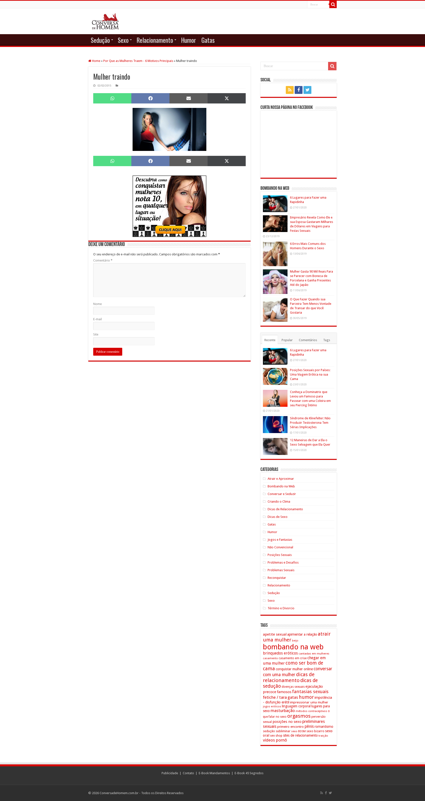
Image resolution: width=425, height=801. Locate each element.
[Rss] (290, 90)
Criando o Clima (279, 501)
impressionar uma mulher (309, 702)
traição (323, 735)
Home (95, 61)
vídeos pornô (275, 740)
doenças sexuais (293, 686)
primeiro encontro (290, 726)
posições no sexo (287, 721)
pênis (309, 726)
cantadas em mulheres (314, 653)
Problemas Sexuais (281, 570)
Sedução (100, 39)
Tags (326, 340)
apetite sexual (275, 634)
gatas (293, 697)
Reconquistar (277, 578)
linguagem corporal (296, 706)
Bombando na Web (281, 486)
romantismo (324, 726)
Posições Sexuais (280, 555)
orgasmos (299, 716)
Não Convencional (280, 547)
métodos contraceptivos (311, 711)
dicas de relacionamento (289, 677)
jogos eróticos (272, 706)
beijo (295, 640)
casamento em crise (293, 658)
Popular (287, 340)
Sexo (123, 39)
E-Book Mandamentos (214, 773)
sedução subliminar (276, 731)
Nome (97, 304)
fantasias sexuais (310, 691)
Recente (269, 340)
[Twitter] (307, 90)
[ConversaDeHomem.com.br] (105, 21)
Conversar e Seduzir (282, 494)
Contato (188, 773)
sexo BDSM (298, 731)
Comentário (102, 260)
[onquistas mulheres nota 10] (169, 206)
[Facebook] (299, 90)
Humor (188, 39)
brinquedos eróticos (280, 653)
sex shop (276, 735)
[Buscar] (333, 4)
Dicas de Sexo (278, 517)
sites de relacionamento (300, 735)
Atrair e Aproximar (281, 479)
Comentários (308, 340)
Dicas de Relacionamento (285, 509)
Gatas (208, 39)
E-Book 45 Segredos (249, 773)
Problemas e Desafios (283, 562)
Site (95, 334)
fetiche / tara (275, 697)
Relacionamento (155, 39)
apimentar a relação (302, 634)
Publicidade (170, 773)
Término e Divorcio (281, 608)
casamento (270, 658)
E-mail (97, 319)
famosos (284, 692)
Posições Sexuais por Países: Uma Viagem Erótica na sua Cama (310, 374)
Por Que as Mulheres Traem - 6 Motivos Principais (138, 61)
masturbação (283, 710)
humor (306, 697)
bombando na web (293, 647)
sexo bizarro (315, 731)
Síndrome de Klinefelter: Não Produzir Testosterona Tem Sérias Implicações (310, 422)
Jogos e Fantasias (280, 539)
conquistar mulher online (294, 669)
